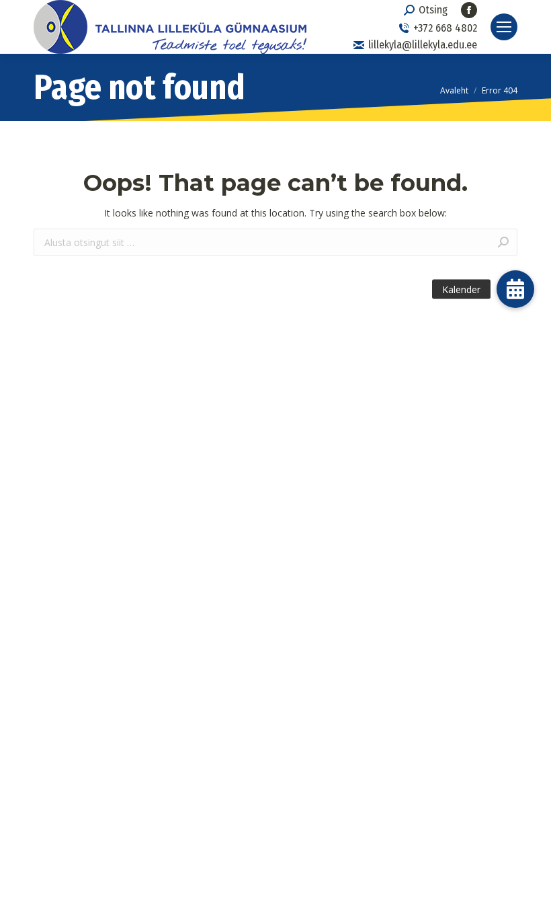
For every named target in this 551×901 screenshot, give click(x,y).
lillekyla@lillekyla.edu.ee (422, 44)
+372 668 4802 (445, 28)
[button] (515, 289)
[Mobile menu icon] (504, 26)
